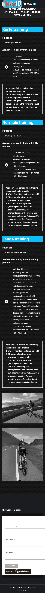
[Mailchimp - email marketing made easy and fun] (18, 573)
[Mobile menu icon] (41, 4)
